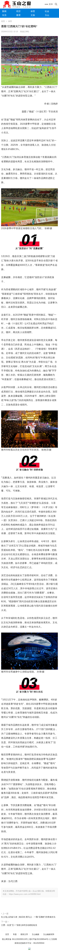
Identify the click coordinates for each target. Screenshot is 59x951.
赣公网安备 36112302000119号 (15, 939)
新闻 (4, 11)
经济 (18, 11)
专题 (15, 934)
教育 (18, 15)
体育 (33, 11)
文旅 (33, 15)
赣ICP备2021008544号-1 (39, 939)
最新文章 (24, 934)
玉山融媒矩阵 (48, 934)
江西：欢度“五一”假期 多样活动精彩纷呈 (19, 925)
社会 (47, 11)
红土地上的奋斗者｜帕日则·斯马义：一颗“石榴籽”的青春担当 (28, 917)
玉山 (47, 15)
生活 (4, 15)
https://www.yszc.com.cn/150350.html (25, 894)
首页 (3, 21)
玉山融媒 (35, 934)
